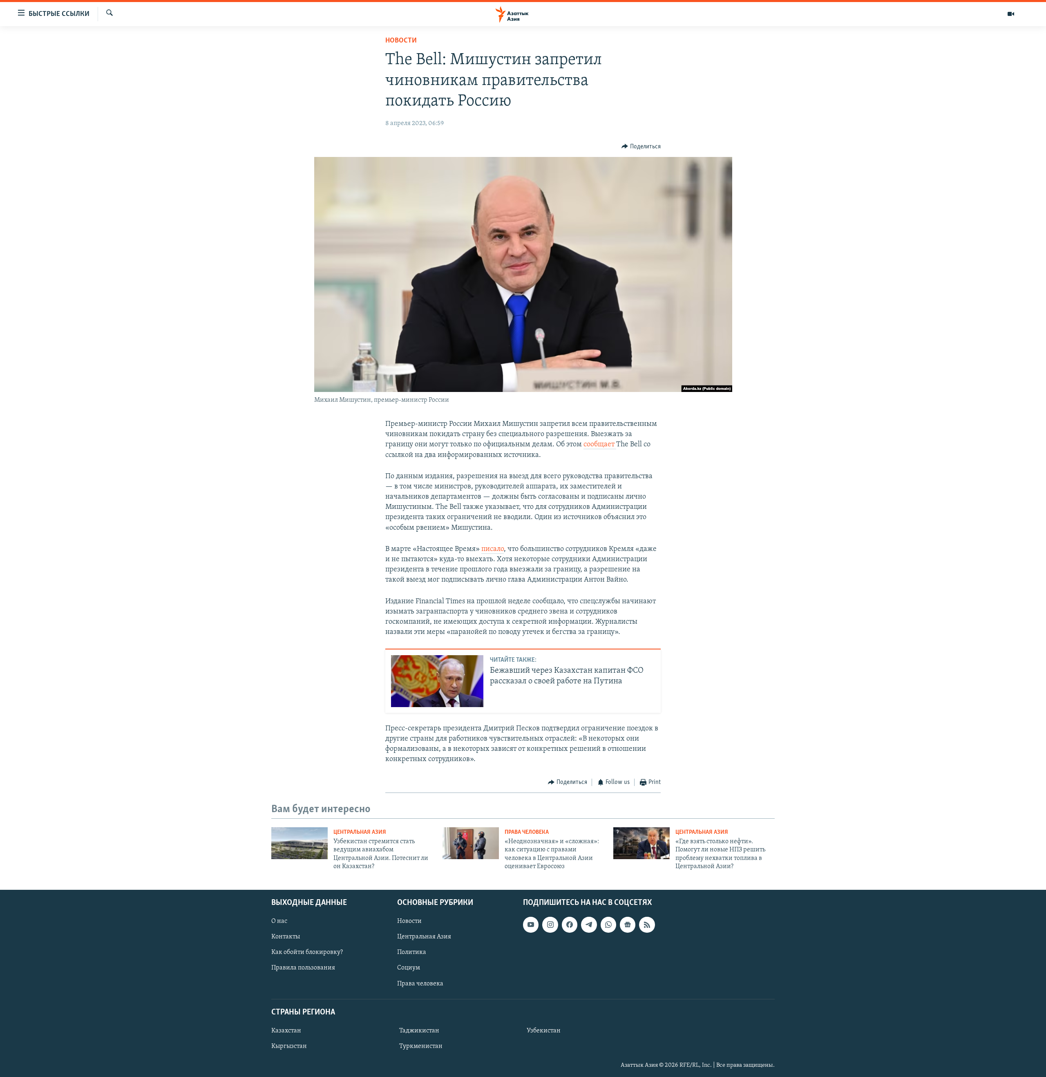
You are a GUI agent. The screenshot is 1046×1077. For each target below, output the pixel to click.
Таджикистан (419, 1030)
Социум (408, 968)
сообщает (599, 444)
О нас (279, 921)
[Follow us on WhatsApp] (608, 924)
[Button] (641, 146)
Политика (411, 952)
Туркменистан (421, 1046)
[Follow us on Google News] (627, 924)
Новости (401, 41)
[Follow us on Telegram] (589, 924)
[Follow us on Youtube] (531, 924)
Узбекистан (544, 1030)
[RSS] (647, 924)
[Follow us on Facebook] (569, 924)
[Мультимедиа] (1011, 14)
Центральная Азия (359, 832)
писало (492, 549)
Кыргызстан (289, 1046)
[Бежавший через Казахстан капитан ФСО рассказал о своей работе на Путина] (437, 681)
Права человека (527, 832)
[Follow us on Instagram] (550, 924)
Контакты (285, 937)
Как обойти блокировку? (307, 952)
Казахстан (286, 1030)
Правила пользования (303, 968)
